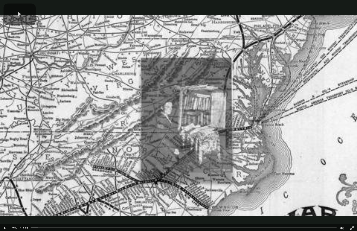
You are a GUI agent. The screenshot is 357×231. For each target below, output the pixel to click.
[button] (20, 14)
